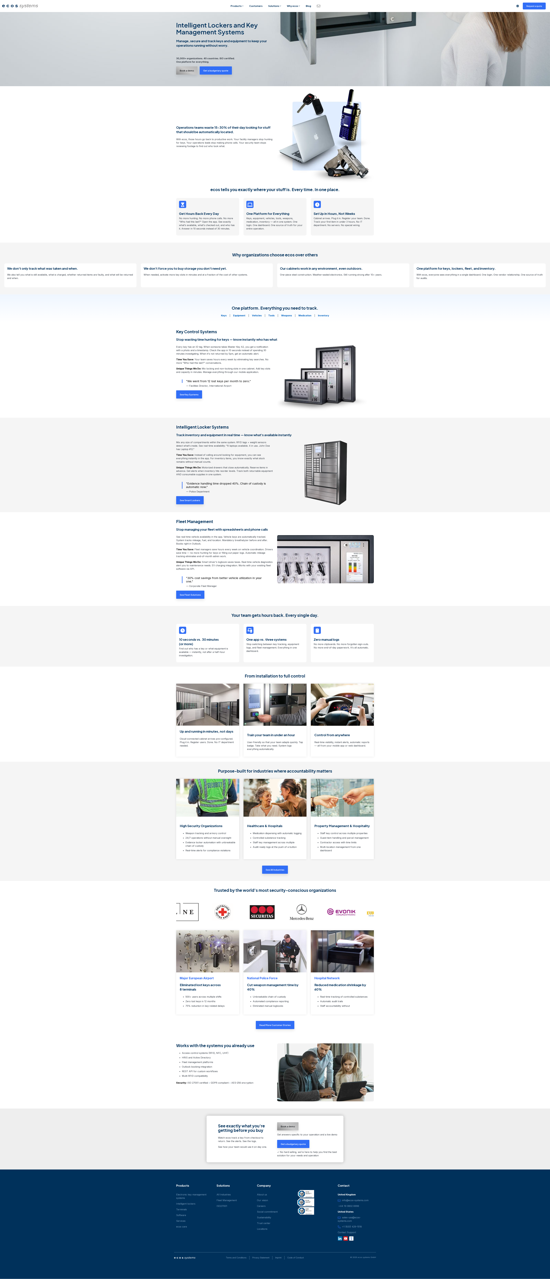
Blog (308, 5)
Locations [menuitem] (262, 1228)
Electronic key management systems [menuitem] (191, 1196)
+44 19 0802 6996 (348, 1206)
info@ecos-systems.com (355, 1200)
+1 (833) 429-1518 (351, 1226)
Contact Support (347, 1232)
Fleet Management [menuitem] (227, 1200)
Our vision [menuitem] (262, 1200)
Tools (271, 315)
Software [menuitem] (181, 1215)
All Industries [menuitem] (224, 1194)
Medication (304, 315)
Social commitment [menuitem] (267, 1211)
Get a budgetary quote (215, 70)
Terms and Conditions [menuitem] (236, 1257)
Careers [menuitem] (261, 1206)
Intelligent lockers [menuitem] (185, 1203)
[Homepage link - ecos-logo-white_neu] (184, 1258)
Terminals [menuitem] (181, 1209)
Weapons (286, 315)
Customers (256, 5)
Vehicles (257, 315)
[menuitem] (259, 1258)
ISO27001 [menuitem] (222, 1206)
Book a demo (187, 70)
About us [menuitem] (262, 1194)
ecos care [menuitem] (181, 1226)
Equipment (239, 315)
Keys (224, 315)
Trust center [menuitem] (263, 1223)
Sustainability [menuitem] (264, 1217)
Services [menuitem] (180, 1220)
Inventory (323, 315)
